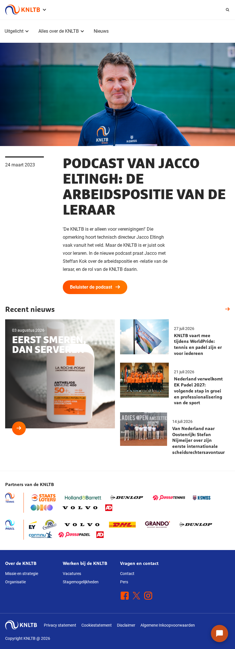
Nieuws (101, 31)
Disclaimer (126, 625)
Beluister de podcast (91, 287)
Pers (124, 582)
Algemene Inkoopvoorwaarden (167, 625)
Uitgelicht (14, 31)
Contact (127, 573)
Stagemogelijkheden (81, 582)
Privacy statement (60, 625)
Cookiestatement (96, 625)
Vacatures (72, 573)
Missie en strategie (21, 573)
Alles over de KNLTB (58, 31)
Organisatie (15, 582)
